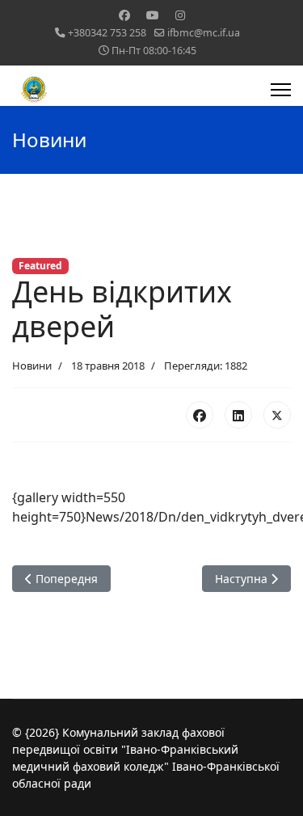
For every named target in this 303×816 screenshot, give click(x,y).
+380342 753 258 (107, 33)
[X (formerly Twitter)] (277, 415)
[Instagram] (180, 15)
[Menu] (281, 90)
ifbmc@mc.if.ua (203, 33)
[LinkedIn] (238, 415)
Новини (32, 365)
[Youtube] (152, 15)
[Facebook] (124, 15)
